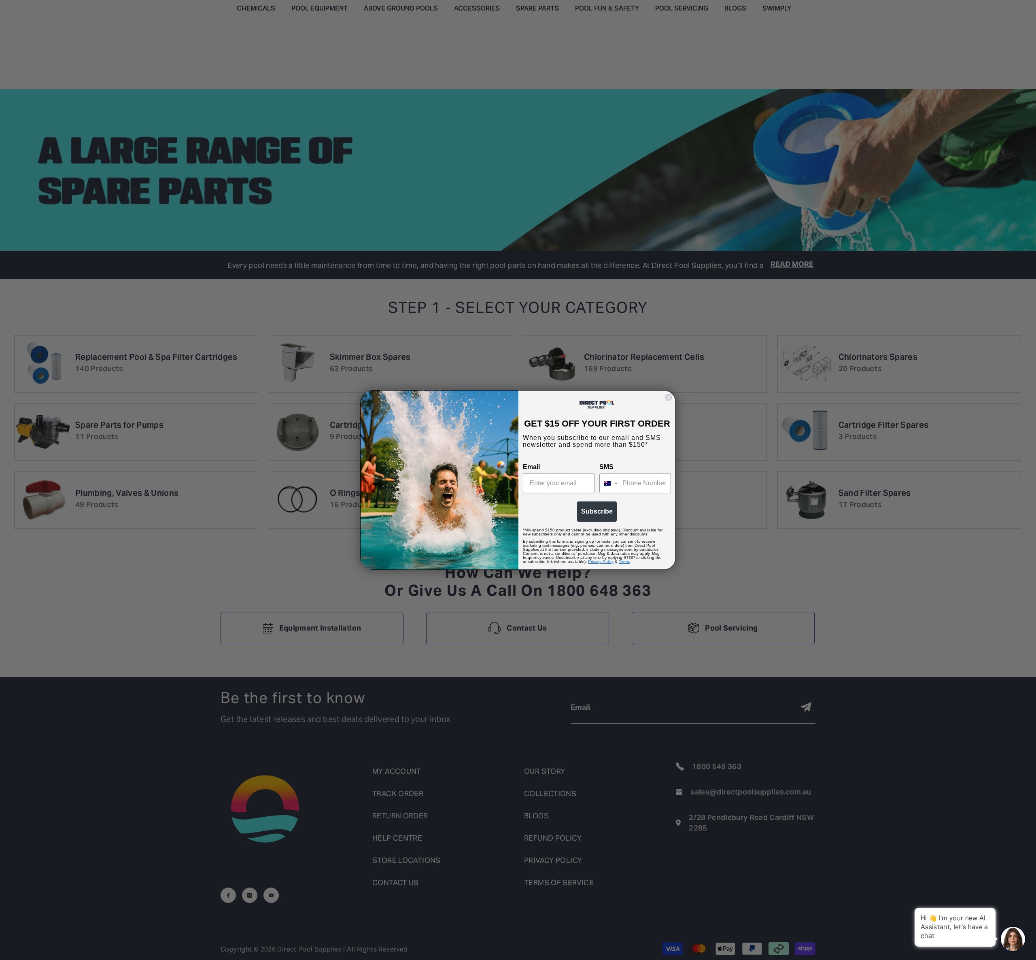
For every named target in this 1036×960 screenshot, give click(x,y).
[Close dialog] (668, 397)
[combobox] (609, 483)
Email (531, 466)
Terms (624, 561)
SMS (606, 466)
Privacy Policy (601, 561)
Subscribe (597, 511)
